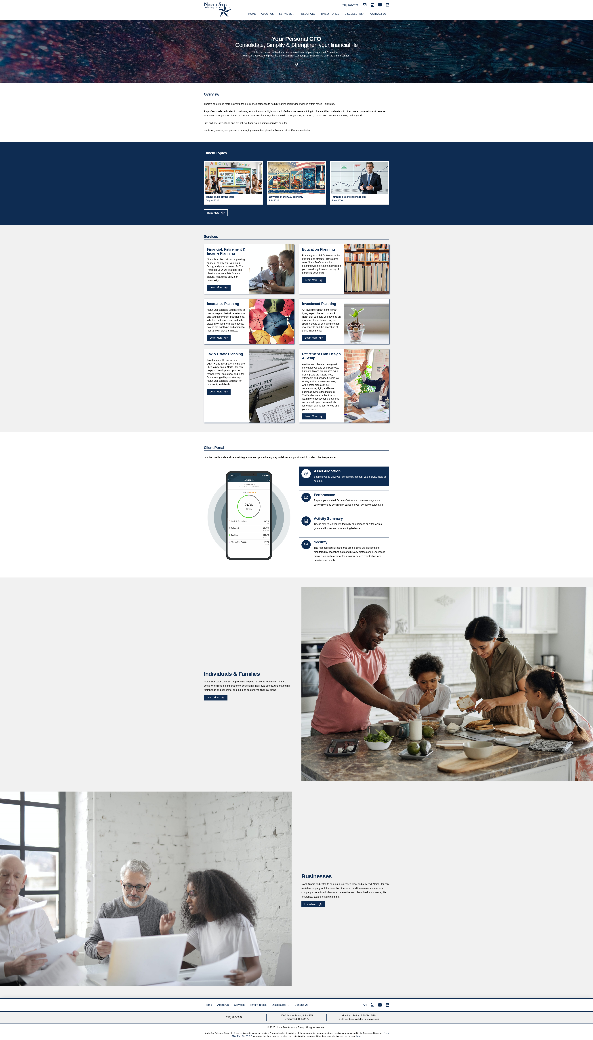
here (358, 1036)
